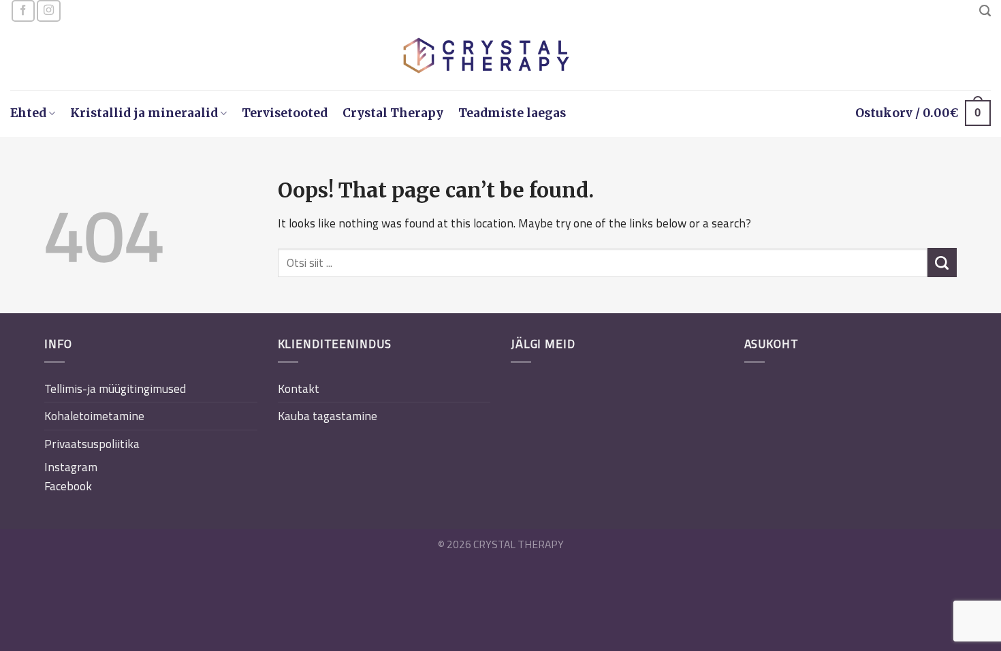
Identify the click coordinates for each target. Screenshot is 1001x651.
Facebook (68, 486)
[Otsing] (985, 11)
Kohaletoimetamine (94, 416)
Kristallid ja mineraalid (144, 113)
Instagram (70, 467)
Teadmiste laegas (512, 113)
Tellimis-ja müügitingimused (115, 388)
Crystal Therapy (393, 113)
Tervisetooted (285, 113)
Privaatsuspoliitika (92, 443)
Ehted (28, 113)
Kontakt (298, 388)
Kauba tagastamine (327, 416)
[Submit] (942, 262)
